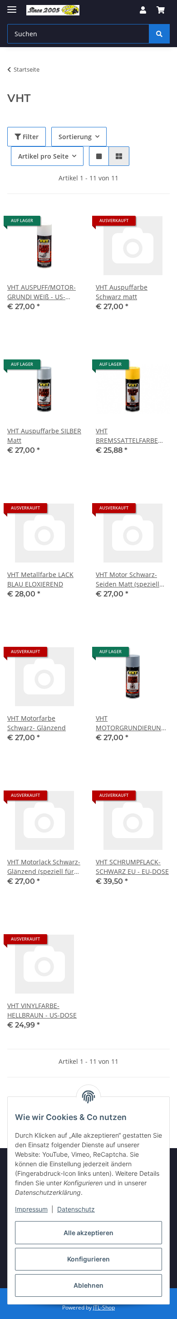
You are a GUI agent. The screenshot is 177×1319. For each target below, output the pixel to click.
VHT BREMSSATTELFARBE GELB (127, 436)
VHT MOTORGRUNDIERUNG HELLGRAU (131, 723)
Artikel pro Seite (43, 156)
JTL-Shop (104, 1307)
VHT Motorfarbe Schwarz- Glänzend (36, 723)
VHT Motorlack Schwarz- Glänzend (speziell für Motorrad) (43, 867)
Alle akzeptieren (88, 1233)
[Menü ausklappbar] (11, 5)
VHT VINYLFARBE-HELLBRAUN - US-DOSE (42, 1010)
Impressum (31, 1209)
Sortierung (75, 136)
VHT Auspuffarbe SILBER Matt (44, 436)
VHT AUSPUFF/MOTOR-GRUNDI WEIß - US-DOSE (41, 292)
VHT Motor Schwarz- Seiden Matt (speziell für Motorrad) (127, 579)
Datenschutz (76, 1209)
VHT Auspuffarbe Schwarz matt (122, 292)
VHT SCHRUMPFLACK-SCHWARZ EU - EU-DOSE (132, 867)
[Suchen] (159, 34)
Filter (30, 136)
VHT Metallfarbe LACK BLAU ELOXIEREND (40, 579)
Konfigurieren (88, 1259)
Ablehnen (88, 1285)
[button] (143, 10)
